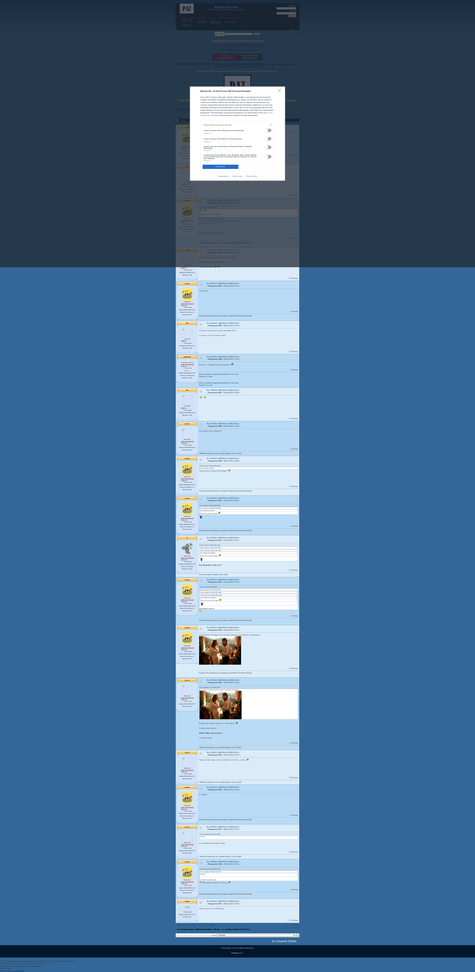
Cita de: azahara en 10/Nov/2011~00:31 (210, 545)
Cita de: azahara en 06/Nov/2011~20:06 (210, 505)
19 (188, 925)
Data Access (237, 176)
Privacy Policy (251, 176)
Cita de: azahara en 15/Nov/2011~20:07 (210, 687)
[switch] (268, 130)
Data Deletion (223, 176)
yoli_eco (187, 424)
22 (197, 925)
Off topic (216, 929)
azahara (187, 283)
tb (187, 538)
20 (191, 925)
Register (202, 376)
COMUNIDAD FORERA (203, 929)
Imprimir (295, 924)
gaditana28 (187, 357)
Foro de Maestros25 (185, 929)
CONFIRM (220, 167)
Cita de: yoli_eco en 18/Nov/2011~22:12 (210, 869)
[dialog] (237, 133)
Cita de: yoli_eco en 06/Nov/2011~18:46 (210, 465)
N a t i (242, 953)
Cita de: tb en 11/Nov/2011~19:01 (208, 587)
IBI (187, 323)
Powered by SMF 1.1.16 (227, 948)
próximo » (295, 927)
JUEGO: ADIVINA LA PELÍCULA (238, 929)
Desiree (187, 901)
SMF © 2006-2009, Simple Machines (244, 948)
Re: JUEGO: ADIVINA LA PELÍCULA (223, 283)
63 (204, 925)
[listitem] (237, 125)
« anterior (286, 927)
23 (199, 925)
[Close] (280, 91)
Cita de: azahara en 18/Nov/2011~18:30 (210, 834)
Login (210, 376)
